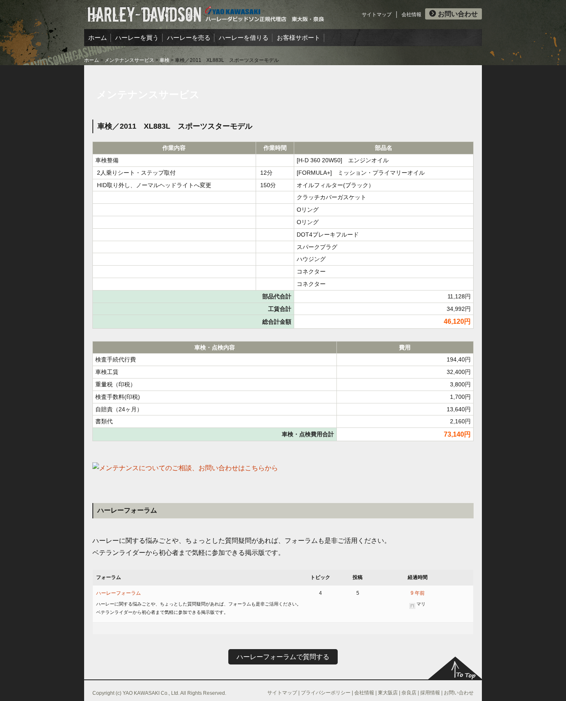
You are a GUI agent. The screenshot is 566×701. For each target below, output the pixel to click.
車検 (164, 60)
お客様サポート (298, 37)
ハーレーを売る (188, 37)
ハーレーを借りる (243, 37)
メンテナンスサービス (129, 60)
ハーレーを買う (137, 37)
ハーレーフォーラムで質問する (283, 656)
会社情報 (411, 14)
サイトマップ (377, 14)
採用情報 (430, 693)
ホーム (97, 37)
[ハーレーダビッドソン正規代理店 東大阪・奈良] (204, 10)
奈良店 (409, 693)
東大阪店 (388, 693)
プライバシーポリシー (326, 693)
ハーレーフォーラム (118, 593)
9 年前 (418, 593)
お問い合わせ (458, 13)
